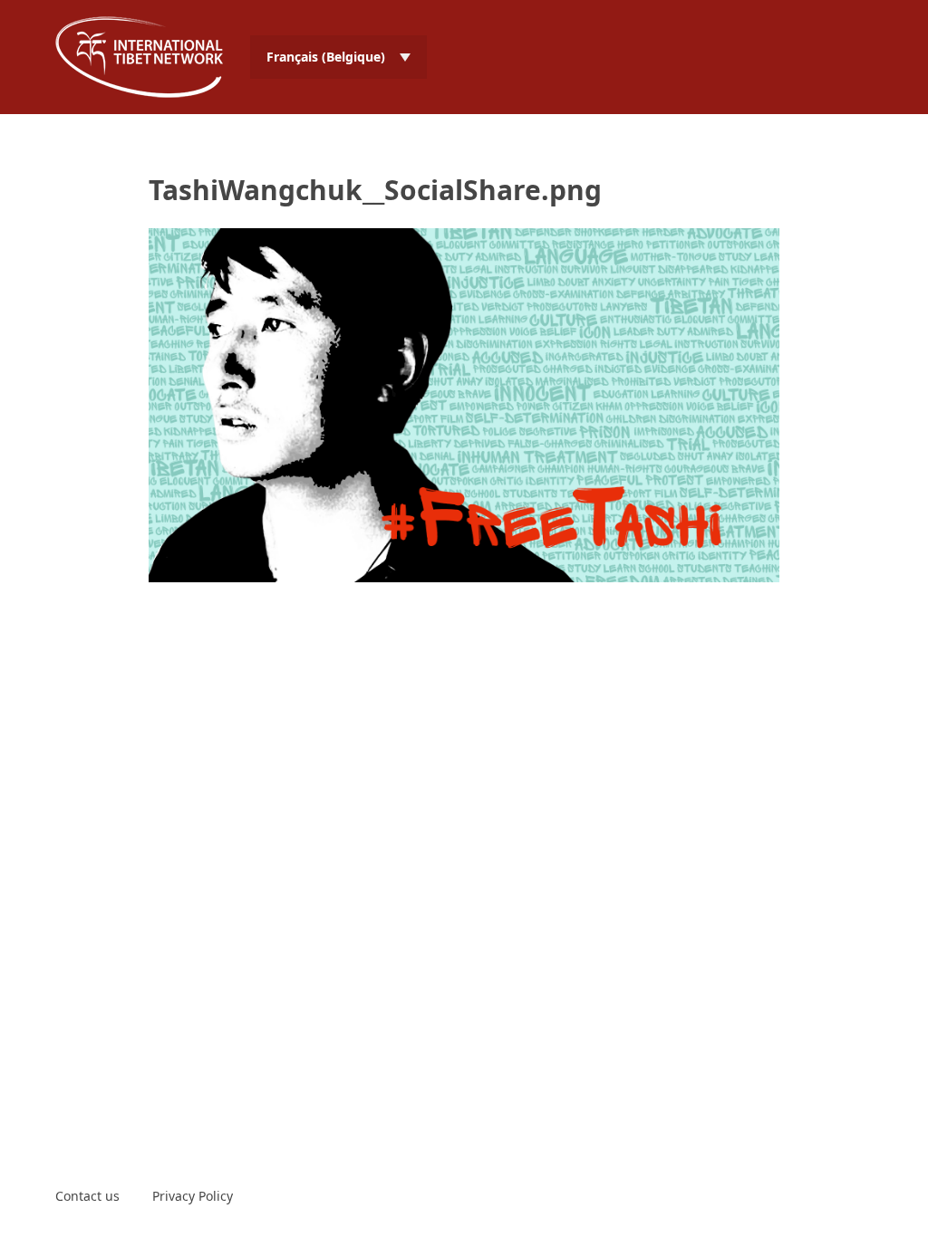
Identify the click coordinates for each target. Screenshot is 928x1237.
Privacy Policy (192, 1195)
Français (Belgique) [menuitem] (325, 56)
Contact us (87, 1195)
